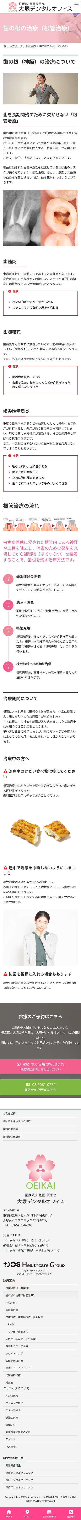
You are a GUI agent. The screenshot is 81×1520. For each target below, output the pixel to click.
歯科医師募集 (10, 1129)
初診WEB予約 (49, 1516)
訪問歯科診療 (13, 1375)
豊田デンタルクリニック (19, 1480)
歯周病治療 (12, 1309)
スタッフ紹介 (13, 1410)
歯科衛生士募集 (12, 1136)
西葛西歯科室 (13, 1465)
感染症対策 (12, 1417)
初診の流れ (12, 1395)
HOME (9, 1516)
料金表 (9, 1382)
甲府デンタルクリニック (19, 1487)
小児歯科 (11, 1302)
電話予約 (71, 1516)
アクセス (10, 1439)
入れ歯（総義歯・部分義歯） (22, 1338)
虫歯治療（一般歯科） (18, 1288)
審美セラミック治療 (17, 1346)
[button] (40, 1066)
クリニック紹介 (14, 1402)
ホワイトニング (14, 1353)
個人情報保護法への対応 (17, 1121)
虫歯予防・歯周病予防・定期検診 (24, 1317)
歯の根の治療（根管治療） (21, 1295)
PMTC (11, 1324)
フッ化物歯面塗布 (18, 1331)
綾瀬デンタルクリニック (19, 1472)
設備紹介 (11, 1424)
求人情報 (11, 1446)
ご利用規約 (9, 1113)
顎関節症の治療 (14, 1360)
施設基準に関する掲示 (18, 1432)
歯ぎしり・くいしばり (18, 1368)
